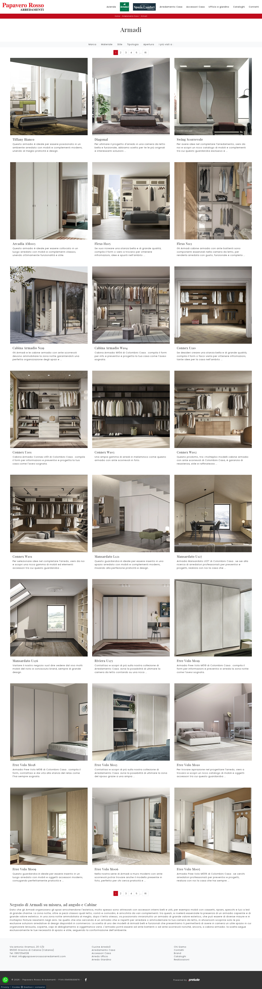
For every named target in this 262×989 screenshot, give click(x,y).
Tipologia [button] (133, 44)
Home (117, 16)
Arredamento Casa (171, 6)
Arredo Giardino (101, 959)
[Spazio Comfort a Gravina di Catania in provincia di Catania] (144, 7)
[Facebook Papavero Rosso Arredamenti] (84, 979)
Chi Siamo (180, 946)
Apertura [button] (148, 44)
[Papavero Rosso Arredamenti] (23, 7)
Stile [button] (119, 44)
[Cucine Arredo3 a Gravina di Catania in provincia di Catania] (124, 7)
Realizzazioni (181, 959)
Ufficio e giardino (219, 6)
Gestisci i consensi (34, 987)
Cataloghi (239, 6)
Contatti (254, 6)
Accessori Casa (195, 6)
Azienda (111, 6)
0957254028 (21, 953)
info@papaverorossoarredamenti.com (42, 956)
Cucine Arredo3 (101, 946)
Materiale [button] (107, 44)
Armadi (144, 16)
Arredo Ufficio (100, 956)
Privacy (5, 987)
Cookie (16, 987)
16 (145, 52)
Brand (177, 953)
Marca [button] (92, 44)
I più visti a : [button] (166, 44)
